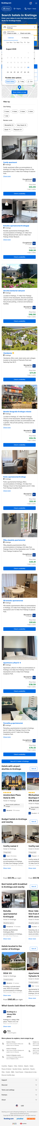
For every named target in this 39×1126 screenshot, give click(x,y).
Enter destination (12, 26)
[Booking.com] (6, 3)
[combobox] (19, 28)
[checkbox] (28, 53)
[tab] (11, 37)
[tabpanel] (18, 62)
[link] (6, 111)
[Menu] (36, 3)
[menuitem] (7, 8)
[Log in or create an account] (30, 3)
